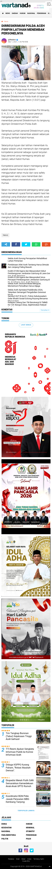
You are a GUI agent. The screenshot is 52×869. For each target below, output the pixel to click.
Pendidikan (41, 13)
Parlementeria (8, 835)
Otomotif (30, 831)
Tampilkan (44, 310)
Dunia (4, 824)
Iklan (18, 859)
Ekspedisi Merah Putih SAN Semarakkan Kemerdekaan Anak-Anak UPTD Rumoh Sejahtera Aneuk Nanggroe (20, 785)
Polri (28, 839)
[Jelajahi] (48, 4)
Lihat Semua (26, 325)
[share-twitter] (26, 244)
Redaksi (11, 859)
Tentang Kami (38, 859)
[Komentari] (46, 244)
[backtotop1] (49, 866)
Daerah (15, 13)
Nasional (31, 13)
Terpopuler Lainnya (26, 811)
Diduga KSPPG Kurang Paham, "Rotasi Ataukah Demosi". (18, 767)
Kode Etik (26, 861)
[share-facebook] (16, 244)
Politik (4, 839)
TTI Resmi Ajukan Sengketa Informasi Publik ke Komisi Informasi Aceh (20, 752)
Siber (23, 859)
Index (29, 859)
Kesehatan (6, 827)
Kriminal (30, 827)
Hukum (22, 13)
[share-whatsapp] (36, 244)
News (7, 13)
